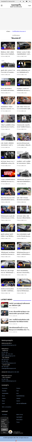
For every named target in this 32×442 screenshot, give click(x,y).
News (3, 401)
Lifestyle (18, 398)
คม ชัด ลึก (4, 417)
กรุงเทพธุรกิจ (19, 417)
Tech (17, 391)
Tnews (17, 422)
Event (3, 403)
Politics (3, 398)
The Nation (4, 414)
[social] (20, 1)
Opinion (18, 401)
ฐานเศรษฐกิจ (5, 425)
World (3, 396)
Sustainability (5, 393)
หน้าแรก (8, 31)
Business (4, 391)
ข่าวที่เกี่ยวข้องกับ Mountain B (19, 31)
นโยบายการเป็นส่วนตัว (21, 403)
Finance (18, 388)
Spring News (19, 420)
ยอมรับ (4, 429)
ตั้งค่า (4, 432)
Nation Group (19, 414)
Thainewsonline (5, 422)
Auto (17, 393)
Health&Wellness (20, 396)
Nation (3, 420)
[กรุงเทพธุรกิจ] (16, 5)
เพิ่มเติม (5, 426)
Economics (4, 388)
